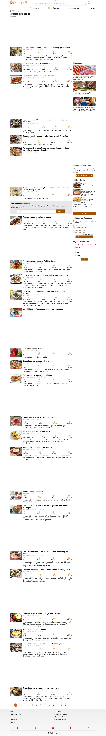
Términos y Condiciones (62, 717)
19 (57, 705)
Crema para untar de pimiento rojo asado (39, 417)
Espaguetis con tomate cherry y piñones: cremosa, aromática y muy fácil (88, 193)
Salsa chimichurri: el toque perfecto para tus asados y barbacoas (44, 292)
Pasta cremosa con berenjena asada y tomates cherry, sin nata (45, 553)
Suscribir (60, 211)
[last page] (66, 705)
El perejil (77, 250)
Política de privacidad (61, 714)
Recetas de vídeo (16, 714)
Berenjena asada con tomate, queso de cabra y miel (43, 644)
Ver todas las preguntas (89, 234)
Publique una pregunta (85, 237)
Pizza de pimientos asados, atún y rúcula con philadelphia (45, 275)
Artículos (54, 8)
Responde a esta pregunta (79, 223)
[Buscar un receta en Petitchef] (85, 4)
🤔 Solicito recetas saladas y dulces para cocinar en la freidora (83, 226)
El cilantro (78, 255)
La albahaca (78, 247)
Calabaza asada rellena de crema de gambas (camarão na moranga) (45, 507)
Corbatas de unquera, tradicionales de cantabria (87, 200)
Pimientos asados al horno (33, 349)
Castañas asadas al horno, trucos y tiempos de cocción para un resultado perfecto (46, 189)
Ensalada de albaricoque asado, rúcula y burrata (42, 614)
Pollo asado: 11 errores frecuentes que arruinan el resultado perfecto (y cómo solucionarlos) (46, 149)
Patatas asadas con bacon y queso (36, 431)
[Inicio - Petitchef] (10, 11)
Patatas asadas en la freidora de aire (37, 63)
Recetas (35, 8)
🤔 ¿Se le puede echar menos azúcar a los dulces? (84, 221)
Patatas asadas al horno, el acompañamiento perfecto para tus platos (46, 121)
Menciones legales (60, 719)
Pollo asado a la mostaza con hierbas (37, 375)
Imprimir (92, 204)
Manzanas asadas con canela (34, 630)
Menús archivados (81, 204)
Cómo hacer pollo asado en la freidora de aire (41, 688)
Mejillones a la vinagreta (88, 185)
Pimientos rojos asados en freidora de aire (39, 261)
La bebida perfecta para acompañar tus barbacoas (43, 309)
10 (53, 705)
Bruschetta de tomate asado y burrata (38, 447)
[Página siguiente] (61, 705)
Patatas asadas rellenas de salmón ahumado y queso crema (46, 48)
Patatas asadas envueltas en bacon (37, 217)
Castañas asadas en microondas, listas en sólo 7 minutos (45, 136)
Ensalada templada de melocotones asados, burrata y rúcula (46, 570)
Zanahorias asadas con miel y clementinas (39, 76)
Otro (92, 8)
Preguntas (74, 8)
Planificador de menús (83, 175)
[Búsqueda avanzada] (88, 4)
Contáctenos (59, 711)
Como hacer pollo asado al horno (36, 361)
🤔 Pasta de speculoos (79, 230)
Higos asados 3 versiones (33, 492)
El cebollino (78, 252)
